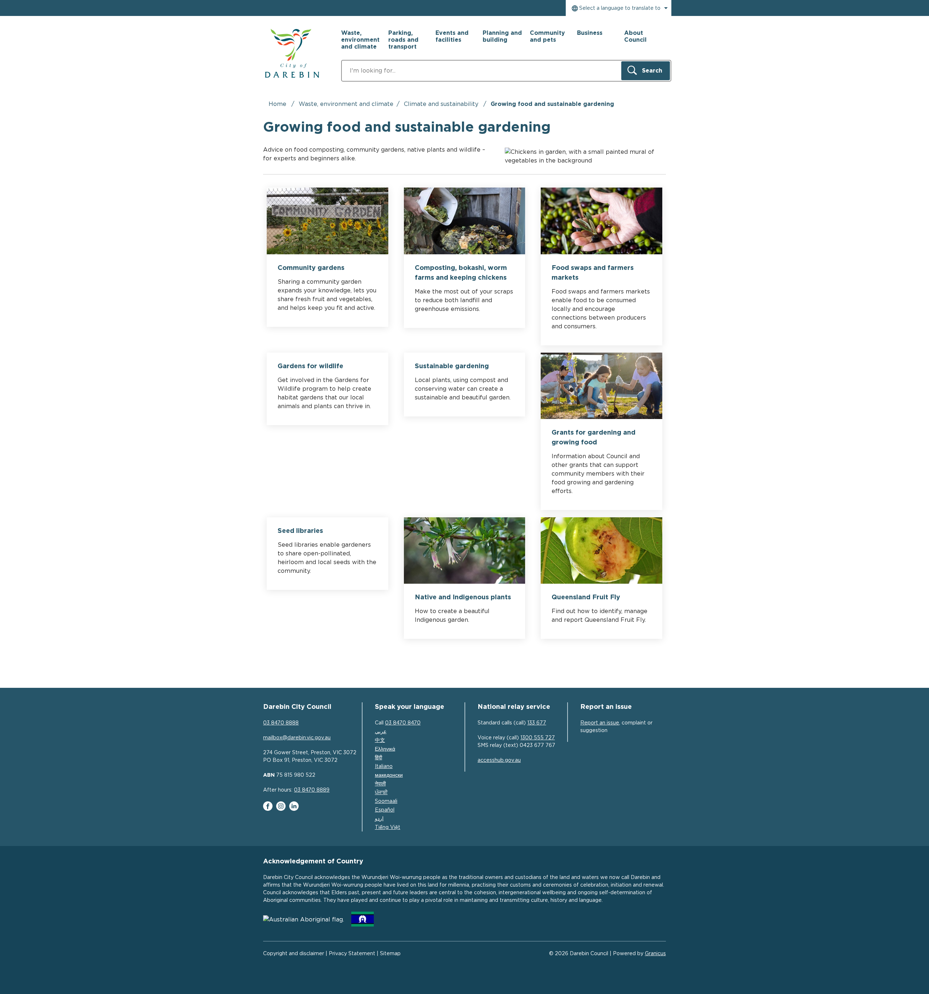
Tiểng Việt (387, 827)
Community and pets (547, 36)
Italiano (384, 766)
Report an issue (599, 723)
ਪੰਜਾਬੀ (381, 792)
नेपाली (380, 783)
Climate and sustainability (442, 104)
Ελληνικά (385, 749)
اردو (379, 818)
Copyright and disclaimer (293, 953)
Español (384, 810)
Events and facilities (451, 36)
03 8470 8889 (312, 790)
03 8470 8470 (403, 723)
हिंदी (378, 757)
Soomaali (386, 801)
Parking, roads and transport (403, 40)
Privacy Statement (352, 953)
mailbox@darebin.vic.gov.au (297, 737)
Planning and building (502, 36)
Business (589, 33)
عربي (380, 731)
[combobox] (618, 8)
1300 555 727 (537, 737)
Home (277, 104)
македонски (389, 775)
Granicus (655, 953)
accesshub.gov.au (499, 760)
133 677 (536, 723)
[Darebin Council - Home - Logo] (292, 53)
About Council (635, 36)
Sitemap (390, 953)
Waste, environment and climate (346, 104)
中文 (380, 740)
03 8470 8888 (281, 723)
